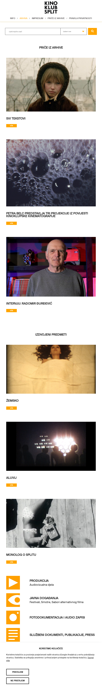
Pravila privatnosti (80, 18)
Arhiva (23, 18)
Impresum (37, 18)
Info (12, 18)
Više (11, 126)
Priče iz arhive (56, 18)
